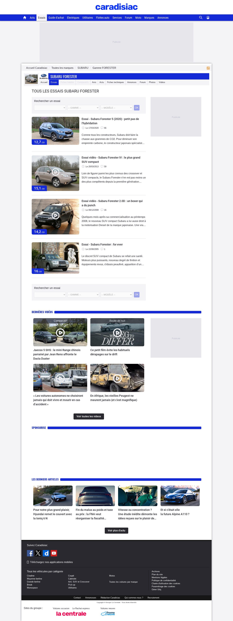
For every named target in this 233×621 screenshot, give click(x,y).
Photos (152, 82)
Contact (77, 598)
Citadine (30, 576)
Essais (41, 17)
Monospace (32, 588)
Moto (138, 17)
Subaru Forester (63, 76)
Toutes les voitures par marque (123, 582)
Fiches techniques (115, 82)
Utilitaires (87, 17)
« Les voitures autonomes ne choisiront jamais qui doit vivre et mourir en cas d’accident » (58, 400)
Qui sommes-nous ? (134, 598)
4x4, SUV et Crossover (78, 582)
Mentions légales (159, 577)
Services (117, 17)
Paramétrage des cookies (163, 586)
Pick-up (71, 585)
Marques (149, 17)
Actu (32, 17)
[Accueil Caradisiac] (24, 17)
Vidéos (162, 82)
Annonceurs (90, 598)
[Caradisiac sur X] (38, 553)
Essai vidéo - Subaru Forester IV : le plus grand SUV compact (111, 159)
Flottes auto (102, 17)
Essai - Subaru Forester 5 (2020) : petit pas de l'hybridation (110, 121)
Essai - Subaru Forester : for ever (102, 244)
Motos (112, 576)
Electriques (73, 17)
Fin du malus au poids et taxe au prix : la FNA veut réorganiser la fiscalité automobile (94, 514)
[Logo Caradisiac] (117, 13)
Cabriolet (72, 579)
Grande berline (33, 582)
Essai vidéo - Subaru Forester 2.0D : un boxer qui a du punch (112, 203)
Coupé (71, 576)
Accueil (44, 82)
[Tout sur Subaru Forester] (31, 83)
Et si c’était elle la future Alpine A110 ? (175, 512)
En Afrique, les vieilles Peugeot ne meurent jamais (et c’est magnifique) (113, 398)
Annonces (162, 17)
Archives (156, 571)
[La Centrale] (71, 616)
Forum (128, 17)
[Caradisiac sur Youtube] (54, 553)
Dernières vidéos (42, 312)
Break (29, 585)
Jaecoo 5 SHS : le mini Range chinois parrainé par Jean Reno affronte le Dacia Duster (56, 354)
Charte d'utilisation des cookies (166, 583)
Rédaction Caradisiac (110, 598)
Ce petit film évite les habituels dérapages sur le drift (110, 352)
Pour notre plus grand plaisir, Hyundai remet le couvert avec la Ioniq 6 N (52, 514)
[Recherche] (200, 17)
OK (137, 107)
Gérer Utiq (156, 589)
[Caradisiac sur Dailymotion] (46, 553)
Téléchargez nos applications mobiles (51, 562)
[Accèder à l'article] (60, 332)
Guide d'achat (56, 17)
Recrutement (153, 598)
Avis (94, 82)
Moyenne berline (34, 579)
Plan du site (157, 574)
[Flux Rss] (209, 68)
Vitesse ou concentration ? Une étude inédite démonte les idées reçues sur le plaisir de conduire (137, 514)
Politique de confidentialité (164, 580)
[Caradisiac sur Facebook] (30, 553)
